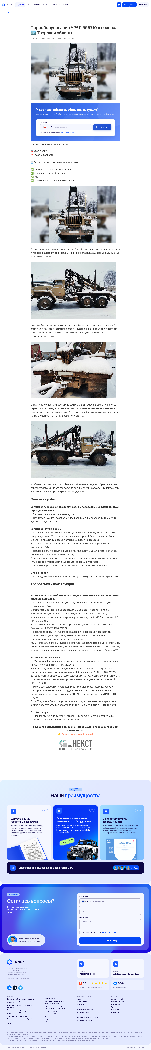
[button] (143, 4)
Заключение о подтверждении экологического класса (54, 1002)
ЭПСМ (47, 1022)
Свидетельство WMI (51, 1014)
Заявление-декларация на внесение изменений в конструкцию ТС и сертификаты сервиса (21, 1012)
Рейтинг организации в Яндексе (90, 987)
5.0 (85, 983)
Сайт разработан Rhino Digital (135, 1047)
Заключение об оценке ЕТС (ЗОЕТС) (56, 1008)
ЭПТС (46, 1019)
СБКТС (9, 1023)
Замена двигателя (82, 1002)
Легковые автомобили (118, 999)
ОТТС (46, 1016)
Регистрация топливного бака (86, 1015)
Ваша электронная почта (88, 907)
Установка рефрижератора (85, 1009)
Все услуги (80, 999)
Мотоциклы (115, 1012)
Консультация (102, 127)
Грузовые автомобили (118, 1001)
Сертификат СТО (50, 999)
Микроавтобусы (116, 1004)
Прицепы (114, 1007)
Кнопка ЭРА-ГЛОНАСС (52, 1011)
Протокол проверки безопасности (18, 1016)
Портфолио (36, 5)
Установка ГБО (81, 1004)
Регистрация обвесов (83, 1012)
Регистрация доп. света (84, 1020)
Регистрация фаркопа (83, 1007)
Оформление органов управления (87, 1017)
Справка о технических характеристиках (58, 1006)
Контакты (65, 5)
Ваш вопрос (83, 917)
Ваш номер (43, 122)
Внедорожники (116, 1009)
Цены (29, 5)
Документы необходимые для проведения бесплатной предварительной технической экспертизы (21, 1001)
